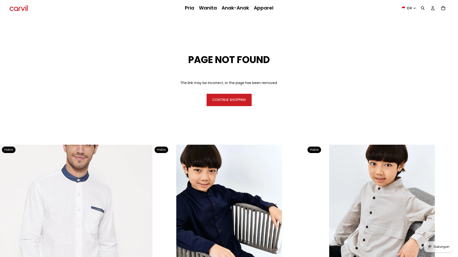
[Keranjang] (443, 8)
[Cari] (422, 8)
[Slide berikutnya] (145, 221)
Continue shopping (229, 99)
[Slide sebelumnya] (7, 221)
